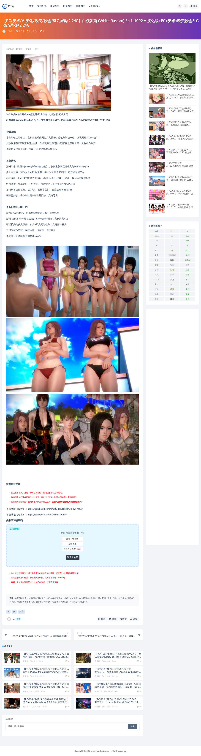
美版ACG (80, 6)
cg (172, 236)
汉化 (187, 275)
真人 (172, 284)
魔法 (172, 299)
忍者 (172, 270)
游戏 (187, 279)
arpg (156, 236)
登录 (195, 6)
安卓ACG (41, 6)
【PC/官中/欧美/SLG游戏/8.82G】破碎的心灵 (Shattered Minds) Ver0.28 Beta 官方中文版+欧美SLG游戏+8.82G (46, 702)
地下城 (187, 260)
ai (8, 612)
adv (172, 231)
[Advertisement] (172, 427)
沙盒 (172, 279)
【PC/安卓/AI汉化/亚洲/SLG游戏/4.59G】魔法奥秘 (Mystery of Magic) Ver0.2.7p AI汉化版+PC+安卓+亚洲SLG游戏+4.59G (118, 657)
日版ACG (67, 6)
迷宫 (172, 294)
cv (157, 241)
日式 (156, 275)
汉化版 (156, 279)
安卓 (21, 612)
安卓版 (11, 31)
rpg (156, 250)
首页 (31, 6)
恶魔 (187, 270)
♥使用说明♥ (94, 6)
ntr (172, 246)
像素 (156, 255)
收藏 (113, 619)
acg (16, 619)
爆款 (156, 284)
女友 (156, 265)
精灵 (156, 289)
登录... (11, 726)
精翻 (172, 289)
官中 (187, 265)
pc (14, 612)
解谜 (156, 294)
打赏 (102, 619)
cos (187, 236)
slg (172, 250)
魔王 (187, 299)
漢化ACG (54, 6)
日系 (172, 275)
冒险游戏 (172, 255)
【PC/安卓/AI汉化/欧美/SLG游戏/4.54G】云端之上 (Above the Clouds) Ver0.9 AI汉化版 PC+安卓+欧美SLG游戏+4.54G (46, 672)
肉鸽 (187, 289)
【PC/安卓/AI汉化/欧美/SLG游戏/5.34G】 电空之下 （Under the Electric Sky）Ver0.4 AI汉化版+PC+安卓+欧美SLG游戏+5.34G (118, 702)
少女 (156, 270)
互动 (187, 250)
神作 (187, 284)
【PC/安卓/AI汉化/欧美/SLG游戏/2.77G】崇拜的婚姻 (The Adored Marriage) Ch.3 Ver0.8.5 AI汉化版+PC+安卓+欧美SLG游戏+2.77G (46, 657)
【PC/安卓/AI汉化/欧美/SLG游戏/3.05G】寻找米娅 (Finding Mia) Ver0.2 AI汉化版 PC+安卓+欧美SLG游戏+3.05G (46, 687)
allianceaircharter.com (100, 751)
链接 (134, 619)
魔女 (156, 299)
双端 (172, 260)
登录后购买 (72, 557)
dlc (187, 241)
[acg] (4, 31)
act (156, 231)
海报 (124, 619)
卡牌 (156, 260)
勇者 (187, 255)
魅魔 (187, 294)
